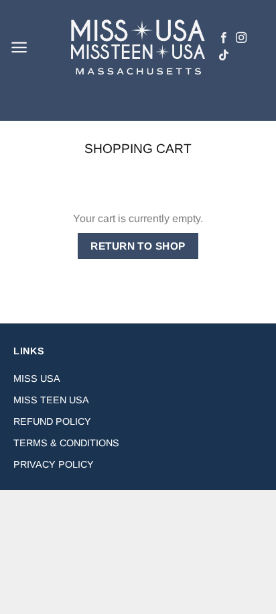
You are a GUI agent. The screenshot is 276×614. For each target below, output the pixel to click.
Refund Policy (52, 421)
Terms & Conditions (66, 443)
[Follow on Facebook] (223, 38)
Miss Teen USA (51, 400)
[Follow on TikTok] (223, 56)
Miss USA (36, 378)
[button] (19, 47)
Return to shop (138, 246)
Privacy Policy (53, 464)
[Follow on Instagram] (241, 38)
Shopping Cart (138, 149)
